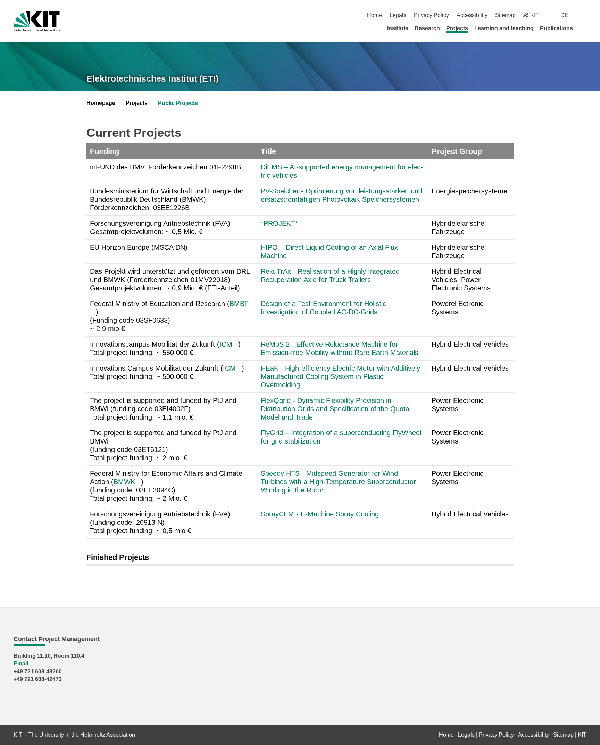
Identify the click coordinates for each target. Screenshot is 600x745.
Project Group (457, 151)
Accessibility (472, 15)
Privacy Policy (431, 15)
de (564, 15)
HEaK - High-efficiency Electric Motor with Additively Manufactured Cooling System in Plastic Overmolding (340, 376)
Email (21, 664)
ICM (225, 344)
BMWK (124, 482)
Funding (104, 151)
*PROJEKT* (279, 223)
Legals (398, 15)
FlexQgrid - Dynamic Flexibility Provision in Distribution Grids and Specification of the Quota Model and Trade (335, 409)
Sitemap (505, 15)
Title (268, 151)
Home (374, 15)
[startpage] (584, 28)
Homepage (100, 103)
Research (427, 28)
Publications (556, 28)
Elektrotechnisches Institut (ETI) (152, 78)
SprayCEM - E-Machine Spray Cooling (321, 514)
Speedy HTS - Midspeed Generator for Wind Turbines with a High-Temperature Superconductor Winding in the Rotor (338, 482)
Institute (397, 28)
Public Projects (178, 103)
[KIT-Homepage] (37, 21)
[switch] (583, 15)
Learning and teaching (504, 28)
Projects (457, 28)
